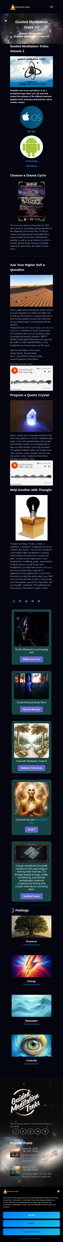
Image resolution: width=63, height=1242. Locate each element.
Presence (31, 941)
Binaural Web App (31, 709)
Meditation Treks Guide (31, 768)
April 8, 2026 (29, 1167)
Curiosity (31, 1060)
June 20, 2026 (30, 1148)
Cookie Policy (25, 1238)
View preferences (31, 1231)
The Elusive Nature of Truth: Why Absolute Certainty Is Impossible (37, 1175)
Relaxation (31, 1021)
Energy (31, 981)
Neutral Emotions (31, 1064)
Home (23, 33)
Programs (35, 33)
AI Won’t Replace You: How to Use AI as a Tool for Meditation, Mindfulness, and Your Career (37, 1158)
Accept (31, 1215)
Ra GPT (31, 829)
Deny (31, 1223)
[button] (58, 1191)
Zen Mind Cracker (31, 896)
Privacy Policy (36, 1238)
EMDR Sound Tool (31, 659)
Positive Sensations (31, 945)
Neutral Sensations (31, 1024)
